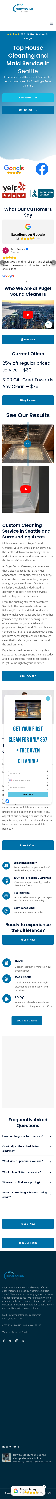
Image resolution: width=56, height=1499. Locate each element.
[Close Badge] (44, 1486)
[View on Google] (5, 250)
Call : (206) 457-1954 (12, 1318)
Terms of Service (20, 1332)
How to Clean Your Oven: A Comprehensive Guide (29, 1456)
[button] (2, 262)
